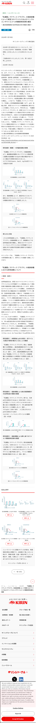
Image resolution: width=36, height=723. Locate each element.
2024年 (21, 586)
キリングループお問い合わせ (17, 563)
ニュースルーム (12, 586)
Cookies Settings (18, 708)
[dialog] (18, 702)
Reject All (18, 713)
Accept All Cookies (18, 719)
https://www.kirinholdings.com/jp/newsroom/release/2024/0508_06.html (17, 141)
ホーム (3, 586)
